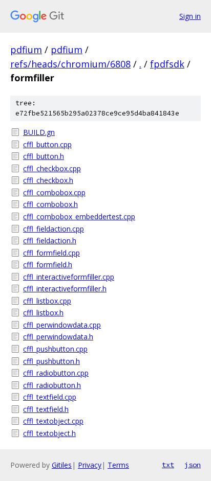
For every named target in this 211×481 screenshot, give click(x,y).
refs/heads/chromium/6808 (70, 64)
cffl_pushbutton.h (51, 361)
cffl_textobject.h (49, 433)
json (192, 464)
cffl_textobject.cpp (53, 421)
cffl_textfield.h (46, 409)
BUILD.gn (39, 132)
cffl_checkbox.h (48, 180)
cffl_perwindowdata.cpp (62, 325)
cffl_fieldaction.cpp (53, 229)
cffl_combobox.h (50, 204)
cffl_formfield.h (47, 264)
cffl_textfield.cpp (49, 397)
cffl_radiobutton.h (52, 385)
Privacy (89, 465)
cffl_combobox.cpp (54, 192)
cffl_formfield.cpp (51, 253)
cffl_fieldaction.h (49, 240)
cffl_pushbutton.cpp (55, 349)
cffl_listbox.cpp (47, 301)
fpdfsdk (167, 64)
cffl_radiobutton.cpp (56, 373)
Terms (118, 465)
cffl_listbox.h (43, 312)
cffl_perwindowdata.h (58, 336)
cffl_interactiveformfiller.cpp (68, 277)
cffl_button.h (43, 156)
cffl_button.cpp (47, 144)
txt (168, 464)
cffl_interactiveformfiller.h (65, 288)
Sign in (190, 16)
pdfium (26, 49)
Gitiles (62, 465)
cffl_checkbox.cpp (52, 168)
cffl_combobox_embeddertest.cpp (79, 216)
